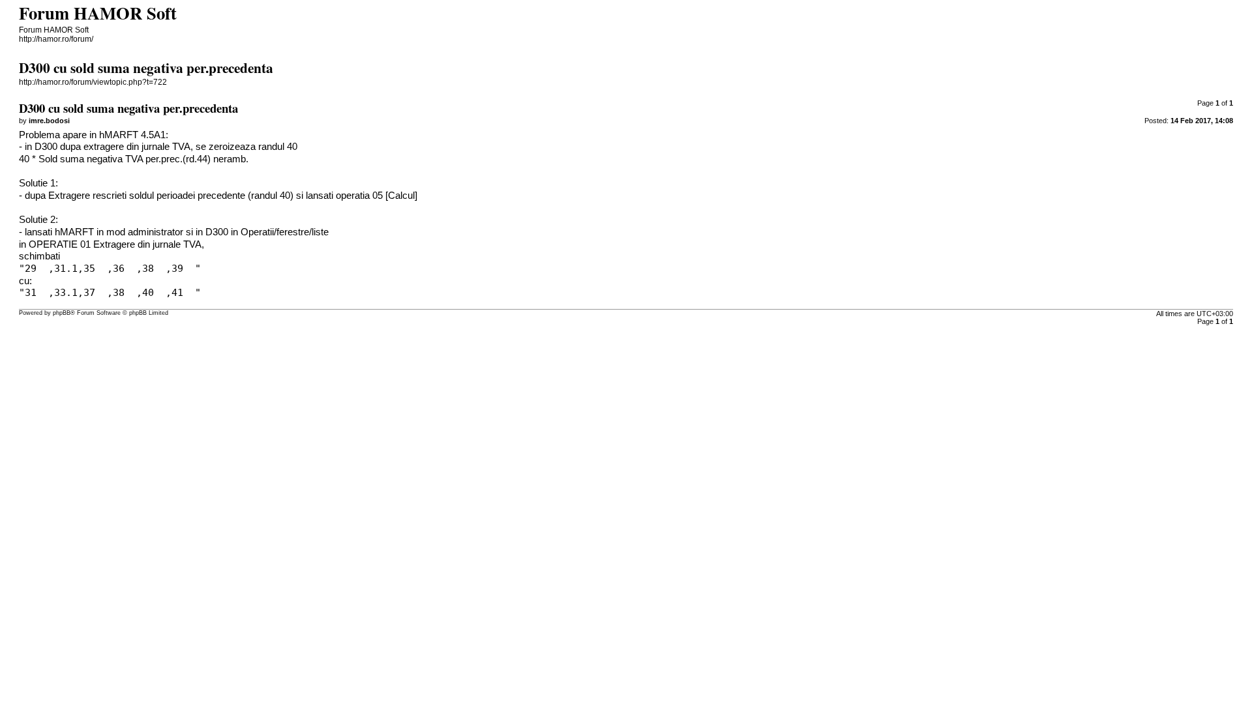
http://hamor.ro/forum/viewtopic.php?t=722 (93, 82)
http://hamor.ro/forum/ (56, 39)
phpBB (61, 313)
